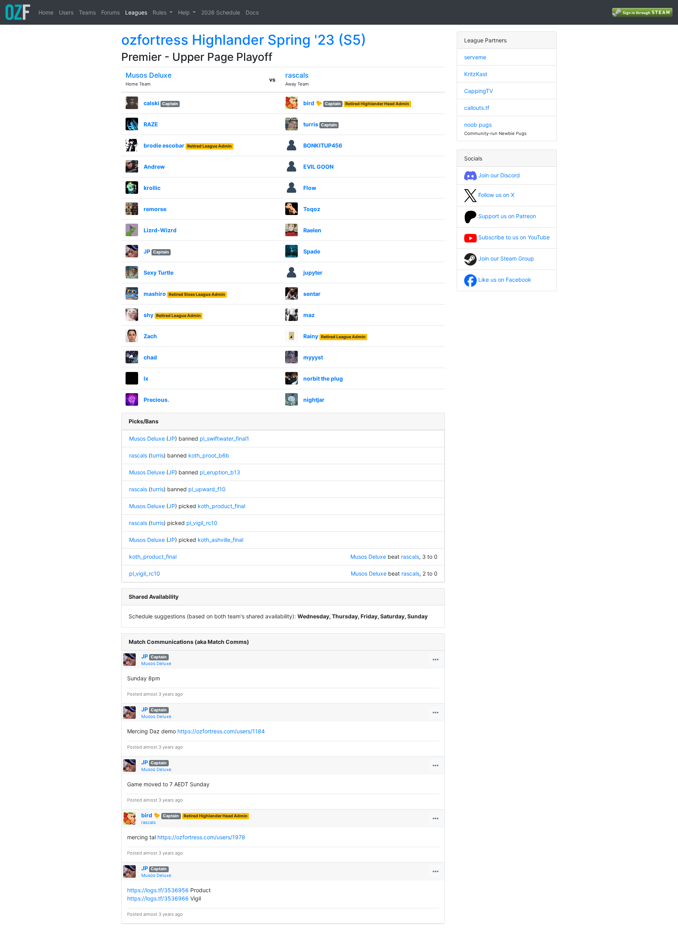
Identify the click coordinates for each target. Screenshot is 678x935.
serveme (475, 57)
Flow (309, 187)
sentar (312, 293)
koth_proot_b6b (208, 455)
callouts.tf (476, 107)
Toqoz (311, 209)
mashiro (155, 293)
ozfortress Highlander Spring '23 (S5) (243, 39)
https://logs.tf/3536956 (158, 890)
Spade (311, 251)
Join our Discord (498, 175)
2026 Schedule (220, 12)
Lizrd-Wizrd (160, 230)
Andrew (154, 166)
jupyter (313, 272)
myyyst (313, 357)
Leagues (136, 12)
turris (310, 124)
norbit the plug (323, 378)
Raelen (312, 230)
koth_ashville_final (220, 539)
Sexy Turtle (158, 272)
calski (151, 103)
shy (148, 315)
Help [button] (184, 12)
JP (147, 251)
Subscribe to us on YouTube (513, 237)
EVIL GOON (318, 166)
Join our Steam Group (505, 258)
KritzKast (475, 74)
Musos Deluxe (148, 75)
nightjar (313, 399)
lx (146, 378)
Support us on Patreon (506, 216)
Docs (252, 12)
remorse (155, 209)
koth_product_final (221, 506)
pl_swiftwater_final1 (224, 438)
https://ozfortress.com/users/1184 (221, 731)
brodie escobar (164, 145)
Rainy (310, 336)
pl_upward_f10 (207, 489)
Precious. (156, 399)
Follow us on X (495, 194)
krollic (152, 187)
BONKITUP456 (322, 145)
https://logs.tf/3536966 (158, 898)
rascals (296, 75)
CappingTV (478, 90)
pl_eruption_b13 (220, 472)
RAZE (151, 124)
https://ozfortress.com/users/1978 (201, 837)
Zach (150, 336)
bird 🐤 (312, 103)
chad (150, 357)
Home (45, 12)
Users (66, 12)
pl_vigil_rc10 (201, 522)
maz (309, 315)
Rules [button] (160, 12)
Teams (87, 12)
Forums (110, 12)
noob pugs (478, 124)
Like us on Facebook (504, 279)
